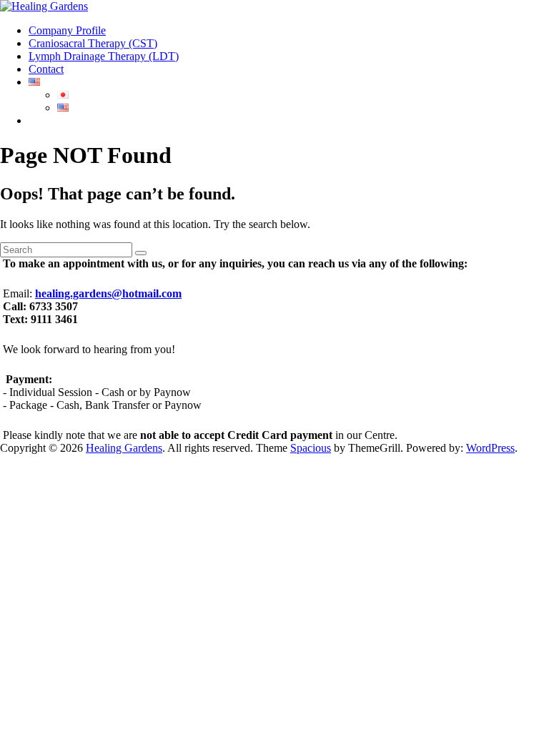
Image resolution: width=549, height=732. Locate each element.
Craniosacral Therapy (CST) (93, 43)
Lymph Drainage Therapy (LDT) (104, 56)
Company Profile (67, 30)
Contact (46, 69)
